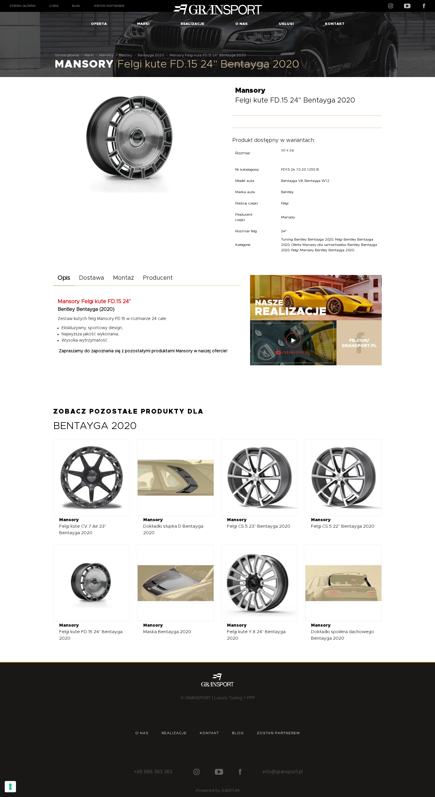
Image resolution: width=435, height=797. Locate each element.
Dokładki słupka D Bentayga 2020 (173, 526)
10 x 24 (287, 150)
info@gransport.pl (283, 771)
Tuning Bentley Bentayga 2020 (307, 239)
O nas (53, 5)
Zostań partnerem (109, 5)
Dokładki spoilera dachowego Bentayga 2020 (342, 632)
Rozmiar (242, 153)
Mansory (106, 55)
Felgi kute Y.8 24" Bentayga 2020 (256, 632)
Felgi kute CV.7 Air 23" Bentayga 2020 (82, 526)
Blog (76, 5)
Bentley (125, 55)
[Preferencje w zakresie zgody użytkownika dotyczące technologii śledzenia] (10, 786)
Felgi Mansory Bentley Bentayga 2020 (322, 250)
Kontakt (334, 23)
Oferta (99, 23)
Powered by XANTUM (217, 791)
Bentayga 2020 (151, 55)
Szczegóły (87, 477)
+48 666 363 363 (153, 771)
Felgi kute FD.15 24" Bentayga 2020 (91, 632)
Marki (143, 23)
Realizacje (192, 23)
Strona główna (23, 5)
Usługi (286, 23)
